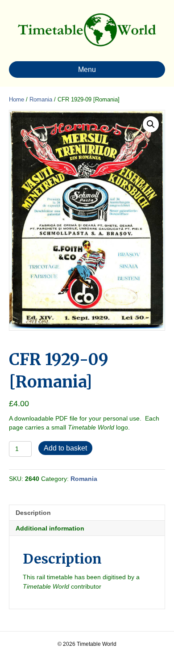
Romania (40, 99)
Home (16, 99)
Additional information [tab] (50, 528)
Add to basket (65, 448)
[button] (151, 124)
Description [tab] (33, 512)
